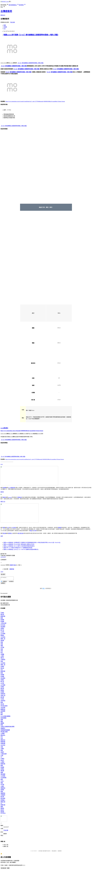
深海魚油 (3, 700)
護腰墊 (2, 723)
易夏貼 (2, 628)
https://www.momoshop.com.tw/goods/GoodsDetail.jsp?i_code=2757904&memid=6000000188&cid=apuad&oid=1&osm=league (35, 101)
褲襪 (2, 772)
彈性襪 (2, 770)
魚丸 (2, 652)
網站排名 (3, 735)
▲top (2, 571)
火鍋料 (2, 656)
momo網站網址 (4, 428)
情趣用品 (3, 788)
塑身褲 (2, 811)
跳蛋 (2, 791)
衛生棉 (4, 533)
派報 (2, 746)
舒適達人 (10, 533)
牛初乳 (2, 698)
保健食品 (3, 693)
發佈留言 (3, 583)
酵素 (2, 702)
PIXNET (35, 850)
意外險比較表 (4, 705)
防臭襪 (2, 621)
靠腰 (2, 719)
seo (1, 803)
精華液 (2, 808)
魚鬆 (2, 501)
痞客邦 (11, 565)
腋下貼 (2, 630)
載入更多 (3, 574)
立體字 (2, 748)
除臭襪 (4, 487)
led (1, 757)
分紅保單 (3, 707)
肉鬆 (2, 644)
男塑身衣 (19, 497)
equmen (10, 497)
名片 (4, 28)
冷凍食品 (3, 659)
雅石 (2, 712)
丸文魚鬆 (3, 775)
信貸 (2, 536)
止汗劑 (2, 631)
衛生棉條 (3, 798)
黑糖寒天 (3, 728)
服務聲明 (60, 850)
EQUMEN (3, 813)
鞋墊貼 (2, 635)
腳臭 (2, 618)
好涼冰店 (3, 624)
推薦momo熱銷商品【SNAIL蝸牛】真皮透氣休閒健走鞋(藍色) (19, 546)
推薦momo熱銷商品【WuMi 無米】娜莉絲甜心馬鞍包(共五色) (18, 544)
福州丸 (2, 657)
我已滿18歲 (3, 868)
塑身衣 (2, 491)
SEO (2, 736)
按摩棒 (2, 789)
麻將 (2, 779)
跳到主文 (3, 15)
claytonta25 (3, 556)
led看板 (2, 762)
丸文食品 (14, 527)
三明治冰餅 (3, 623)
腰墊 (2, 721)
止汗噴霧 (3, 633)
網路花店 (3, 740)
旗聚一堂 (3, 638)
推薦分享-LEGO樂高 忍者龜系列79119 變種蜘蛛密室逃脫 (17, 547)
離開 (8, 868)
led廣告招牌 (4, 753)
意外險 (2, 704)
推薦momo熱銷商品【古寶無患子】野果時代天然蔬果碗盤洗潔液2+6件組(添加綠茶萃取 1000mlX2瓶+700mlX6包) (31, 542)
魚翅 (2, 661)
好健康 (2, 692)
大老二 (2, 781)
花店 (2, 738)
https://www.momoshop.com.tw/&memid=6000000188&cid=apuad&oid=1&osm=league (22, 430)
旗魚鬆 (59, 527)
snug (2, 464)
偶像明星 (11, 569)
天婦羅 (2, 654)
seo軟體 (2, 733)
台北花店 (3, 745)
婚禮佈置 (3, 741)
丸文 (4, 501)
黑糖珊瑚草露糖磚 (5, 730)
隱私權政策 (54, 850)
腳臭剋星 (13, 487)
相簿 (4, 25)
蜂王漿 (2, 697)
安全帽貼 (3, 626)
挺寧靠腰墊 (3, 718)
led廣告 (2, 758)
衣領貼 (2, 612)
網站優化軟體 (4, 731)
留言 (15, 565)
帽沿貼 (2, 614)
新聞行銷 (3, 804)
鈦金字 (2, 760)
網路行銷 (3, 801)
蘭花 (2, 714)
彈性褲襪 (3, 774)
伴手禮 (34, 530)
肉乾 (2, 650)
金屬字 (2, 752)
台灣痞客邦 (6, 11)
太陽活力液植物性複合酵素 (7, 726)
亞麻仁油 (3, 695)
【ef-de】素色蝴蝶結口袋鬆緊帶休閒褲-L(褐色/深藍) (30, 63)
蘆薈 (2, 806)
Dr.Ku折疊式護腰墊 (5, 716)
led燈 (2, 755)
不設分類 (12, 22)
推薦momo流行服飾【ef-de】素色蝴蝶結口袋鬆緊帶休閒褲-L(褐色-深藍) (30, 35)
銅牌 (2, 750)
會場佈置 (3, 743)
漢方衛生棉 (20, 533)
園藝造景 (3, 709)
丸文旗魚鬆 (3, 777)
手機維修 (3, 795)
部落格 (5, 27)
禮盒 (31, 530)
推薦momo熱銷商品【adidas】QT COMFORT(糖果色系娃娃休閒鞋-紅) (20, 549)
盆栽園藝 (3, 711)
